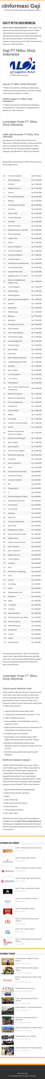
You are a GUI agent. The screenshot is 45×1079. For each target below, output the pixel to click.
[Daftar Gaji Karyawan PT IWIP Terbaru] (8, 1030)
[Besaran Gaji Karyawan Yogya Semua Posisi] (8, 981)
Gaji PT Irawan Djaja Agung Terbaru (28, 878)
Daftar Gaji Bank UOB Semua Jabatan (28, 1048)
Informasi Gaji (22, 6)
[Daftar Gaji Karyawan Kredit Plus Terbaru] (8, 1000)
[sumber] (25, 93)
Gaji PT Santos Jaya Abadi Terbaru (27, 888)
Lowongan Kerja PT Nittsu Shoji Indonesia (20, 123)
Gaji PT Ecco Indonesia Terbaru (26, 898)
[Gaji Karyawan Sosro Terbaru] (8, 1040)
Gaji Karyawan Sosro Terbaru (25, 1036)
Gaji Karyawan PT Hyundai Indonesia (28, 1007)
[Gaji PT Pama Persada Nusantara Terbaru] (8, 970)
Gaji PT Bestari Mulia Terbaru (25, 858)
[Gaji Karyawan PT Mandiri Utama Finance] (8, 961)
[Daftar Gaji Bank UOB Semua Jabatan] (8, 1051)
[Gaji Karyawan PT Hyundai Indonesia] (8, 1010)
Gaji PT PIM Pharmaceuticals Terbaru (28, 868)
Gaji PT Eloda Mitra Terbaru (25, 908)
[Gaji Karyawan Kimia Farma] (8, 991)
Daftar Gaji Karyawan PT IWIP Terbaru (29, 1028)
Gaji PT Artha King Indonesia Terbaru (28, 848)
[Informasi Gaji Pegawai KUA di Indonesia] (8, 1020)
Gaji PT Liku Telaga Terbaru (25, 929)
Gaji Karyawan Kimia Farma (24, 988)
